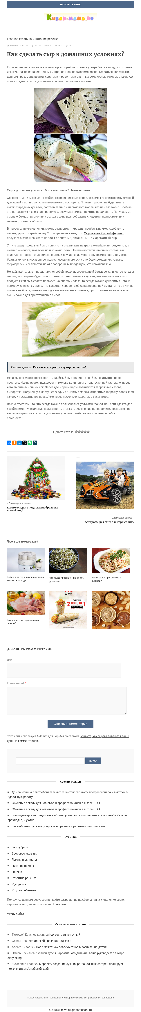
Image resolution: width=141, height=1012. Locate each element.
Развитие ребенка (24, 878)
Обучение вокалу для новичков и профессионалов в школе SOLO (56, 803)
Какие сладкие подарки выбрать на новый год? (32, 509)
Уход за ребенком (24, 890)
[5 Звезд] (88, 431)
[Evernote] (30, 443)
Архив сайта (15, 913)
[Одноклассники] (14, 443)
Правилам (59, 904)
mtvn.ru (66, 1010)
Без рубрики (20, 847)
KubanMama (70, 21)
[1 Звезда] (76, 431)
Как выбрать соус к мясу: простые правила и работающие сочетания (58, 826)
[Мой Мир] (19, 443)
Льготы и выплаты (24, 859)
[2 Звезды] (79, 431)
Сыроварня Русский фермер (103, 233)
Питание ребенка (47, 39)
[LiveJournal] (35, 443)
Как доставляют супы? (64, 934)
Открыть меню (71, 4)
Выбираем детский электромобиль (108, 522)
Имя (9, 659)
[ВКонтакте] (9, 443)
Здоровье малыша (24, 853)
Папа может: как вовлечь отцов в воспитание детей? (72, 947)
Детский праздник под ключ (52, 941)
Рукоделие (19, 884)
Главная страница (19, 39)
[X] (24, 443)
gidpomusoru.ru (81, 1010)
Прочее (17, 872)
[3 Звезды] (82, 431)
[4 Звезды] (85, 431)
